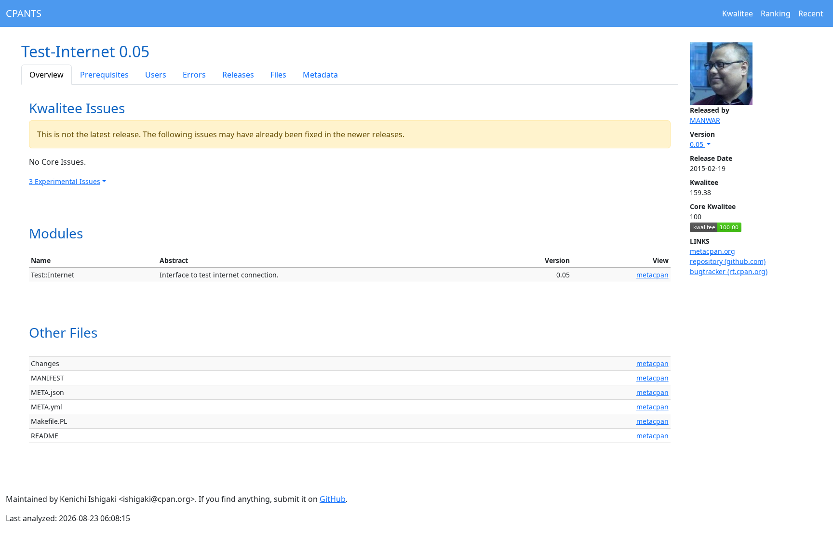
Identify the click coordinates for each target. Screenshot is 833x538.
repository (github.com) (728, 261)
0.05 (697, 144)
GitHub (333, 499)
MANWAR (705, 120)
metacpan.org (712, 251)
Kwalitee (737, 13)
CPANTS (23, 13)
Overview (46, 74)
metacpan (652, 274)
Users (155, 74)
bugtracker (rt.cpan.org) (728, 271)
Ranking (776, 13)
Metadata (320, 74)
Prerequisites (104, 74)
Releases (238, 74)
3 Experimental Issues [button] (64, 181)
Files (278, 74)
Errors (194, 74)
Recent (810, 13)
